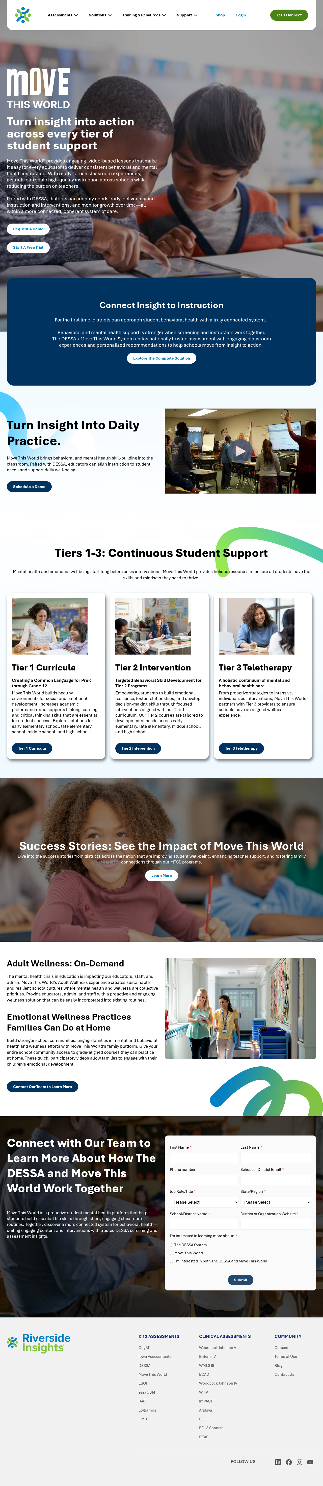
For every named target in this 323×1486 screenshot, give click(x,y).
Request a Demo (28, 229)
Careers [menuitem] (281, 1347)
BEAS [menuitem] (203, 1437)
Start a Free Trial (28, 247)
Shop (220, 15)
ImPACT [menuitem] (206, 1401)
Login (241, 15)
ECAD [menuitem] (204, 1374)
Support (184, 15)
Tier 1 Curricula (32, 748)
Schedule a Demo (29, 486)
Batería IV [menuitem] (207, 1356)
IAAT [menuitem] (142, 1401)
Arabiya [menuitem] (205, 1410)
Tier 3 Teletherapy (241, 748)
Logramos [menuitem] (147, 1410)
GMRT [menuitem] (144, 1419)
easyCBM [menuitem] (147, 1392)
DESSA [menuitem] (144, 1365)
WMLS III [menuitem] (206, 1365)
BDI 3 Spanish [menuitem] (211, 1427)
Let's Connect (289, 15)
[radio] (240, 1245)
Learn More (161, 875)
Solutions (97, 15)
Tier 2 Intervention (138, 748)
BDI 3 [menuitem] (203, 1419)
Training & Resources (141, 15)
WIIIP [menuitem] (203, 1392)
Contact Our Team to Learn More (42, 1086)
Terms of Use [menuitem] (286, 1356)
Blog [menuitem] (278, 1365)
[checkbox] (240, 1252)
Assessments (60, 15)
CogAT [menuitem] (144, 1347)
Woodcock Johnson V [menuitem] (217, 1347)
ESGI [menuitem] (143, 1383)
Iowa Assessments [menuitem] (155, 1356)
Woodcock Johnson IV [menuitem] (218, 1383)
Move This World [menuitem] (153, 1374)
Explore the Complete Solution (161, 358)
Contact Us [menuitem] (284, 1374)
